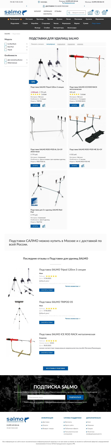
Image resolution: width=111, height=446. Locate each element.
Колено (59, 19)
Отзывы (58, 11)
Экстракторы (58, 28)
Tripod (10, 50)
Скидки (90, 428)
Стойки (47, 28)
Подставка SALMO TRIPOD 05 (56, 302)
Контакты (47, 14)
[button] (68, 2)
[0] (104, 12)
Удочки (50, 19)
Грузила (89, 19)
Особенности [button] (11, 56)
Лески (68, 19)
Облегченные (12, 63)
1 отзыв (43, 94)
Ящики (77, 23)
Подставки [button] (96, 23)
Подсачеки (15, 23)
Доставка (46, 422)
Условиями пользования (74, 402)
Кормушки (66, 23)
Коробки (34, 23)
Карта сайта (69, 425)
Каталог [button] (37, 11)
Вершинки (100, 19)
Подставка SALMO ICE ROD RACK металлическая (67, 334)
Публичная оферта (71, 428)
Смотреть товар (47, 290)
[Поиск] (69, 12)
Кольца (37, 28)
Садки (25, 23)
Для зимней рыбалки (15, 60)
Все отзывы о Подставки (55, 368)
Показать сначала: (37, 44)
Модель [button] (8, 39)
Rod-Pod (11, 47)
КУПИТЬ (35, 105)
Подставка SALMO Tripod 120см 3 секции (62, 270)
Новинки (90, 425)
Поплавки (78, 19)
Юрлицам (48, 11)
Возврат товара (48, 428)
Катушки (29, 19)
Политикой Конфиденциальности (55, 402)
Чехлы (56, 23)
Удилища (40, 19)
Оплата (45, 425)
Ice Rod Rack (12, 44)
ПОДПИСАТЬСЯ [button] (75, 397)
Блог (89, 422)
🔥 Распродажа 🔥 (14, 19)
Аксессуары (71, 28)
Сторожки (46, 23)
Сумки (85, 23)
